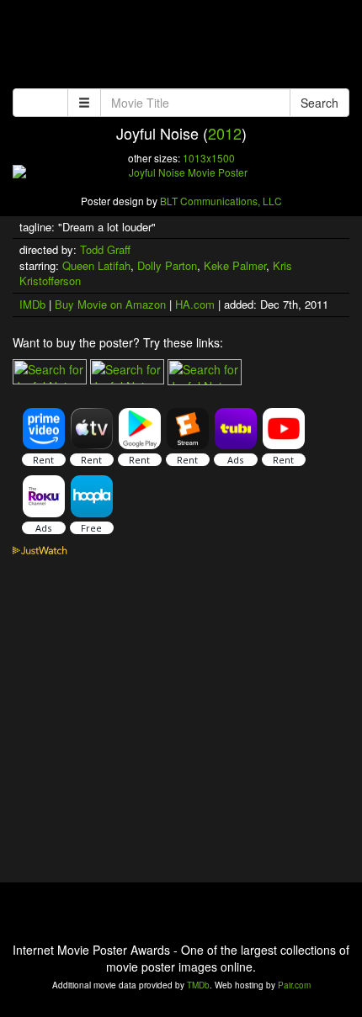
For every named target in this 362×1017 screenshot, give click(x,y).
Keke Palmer (235, 265)
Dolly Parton (167, 265)
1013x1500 (209, 158)
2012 (225, 133)
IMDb (32, 304)
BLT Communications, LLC (221, 200)
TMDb (198, 985)
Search (319, 102)
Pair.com (294, 985)
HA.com (195, 304)
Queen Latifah (96, 265)
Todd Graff (105, 249)
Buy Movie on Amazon (110, 304)
